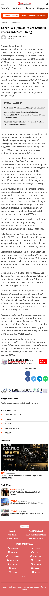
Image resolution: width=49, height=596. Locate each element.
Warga (8, 424)
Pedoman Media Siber (36, 535)
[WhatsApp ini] (45, 379)
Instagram (14, 560)
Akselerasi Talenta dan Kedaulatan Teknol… (27, 503)
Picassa (14, 572)
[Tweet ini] (33, 379)
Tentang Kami (36, 531)
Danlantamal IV (13, 414)
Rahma (8, 433)
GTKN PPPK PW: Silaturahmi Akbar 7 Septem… (25, 493)
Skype (14, 568)
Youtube (37, 568)
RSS (25, 576)
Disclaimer (12, 539)
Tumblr (37, 552)
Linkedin (37, 560)
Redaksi (12, 531)
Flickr (37, 572)
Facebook (14, 548)
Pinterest (14, 552)
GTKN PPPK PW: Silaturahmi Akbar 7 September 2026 (24, 108)
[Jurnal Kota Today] (24, 3)
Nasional (13, 490)
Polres (8, 419)
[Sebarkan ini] (27, 379)
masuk (16, 403)
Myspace (37, 564)
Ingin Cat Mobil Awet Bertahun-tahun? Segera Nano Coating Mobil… (21, 476)
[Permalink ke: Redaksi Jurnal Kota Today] (3, 37)
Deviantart (14, 564)
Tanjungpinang (12, 428)
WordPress (37, 556)
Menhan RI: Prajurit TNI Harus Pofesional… (27, 513)
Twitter (37, 548)
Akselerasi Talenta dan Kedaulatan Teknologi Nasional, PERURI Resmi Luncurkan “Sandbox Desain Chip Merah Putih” (24, 115)
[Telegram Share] (39, 379)
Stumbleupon (14, 556)
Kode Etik (12, 535)
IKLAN (3, 473)
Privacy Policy (36, 539)
